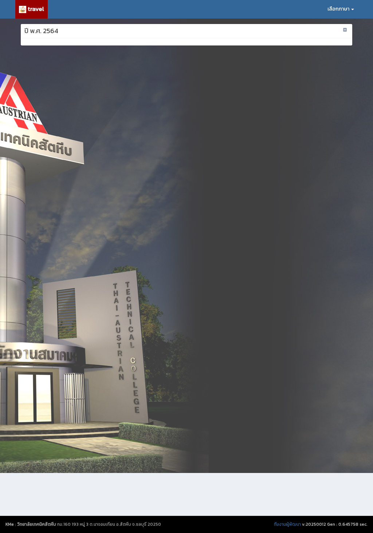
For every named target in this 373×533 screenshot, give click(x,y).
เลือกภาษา (338, 9)
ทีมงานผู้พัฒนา (287, 524)
